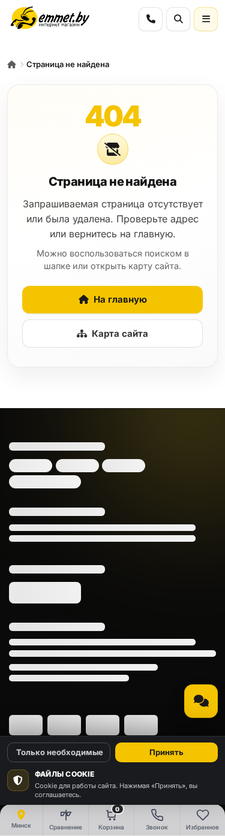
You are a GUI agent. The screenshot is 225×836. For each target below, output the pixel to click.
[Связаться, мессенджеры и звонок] (201, 701)
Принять (166, 752)
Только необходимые (59, 752)
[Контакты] (151, 19)
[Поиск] (178, 19)
